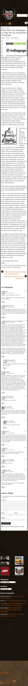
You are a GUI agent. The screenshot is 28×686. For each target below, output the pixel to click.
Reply (25, 290)
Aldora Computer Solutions (11, 682)
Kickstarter (3, 267)
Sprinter (9, 267)
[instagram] (7, 23)
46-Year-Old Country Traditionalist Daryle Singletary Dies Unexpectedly (11, 609)
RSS (12, 23)
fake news (11, 265)
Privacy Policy (4, 672)
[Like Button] (3, 263)
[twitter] (1, 23)
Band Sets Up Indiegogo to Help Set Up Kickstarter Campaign (14, 32)
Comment (3, 500)
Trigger (3, 37)
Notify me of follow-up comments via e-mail (13, 526)
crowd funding (4, 265)
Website (3, 517)
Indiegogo (23, 265)
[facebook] (4, 23)
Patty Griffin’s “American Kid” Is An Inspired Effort (15, 277)
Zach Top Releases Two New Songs (15, 600)
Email (16, 512)
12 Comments (14, 37)
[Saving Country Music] (8, 20)
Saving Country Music (7, 681)
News (7, 37)
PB (7, 448)
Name (3, 512)
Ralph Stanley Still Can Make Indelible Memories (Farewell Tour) (14, 273)
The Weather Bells (16, 267)
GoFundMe (17, 265)
